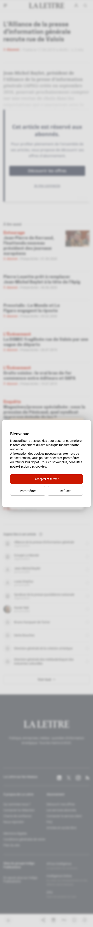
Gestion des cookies (32, 466)
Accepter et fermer (46, 479)
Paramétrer (28, 491)
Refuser (65, 491)
